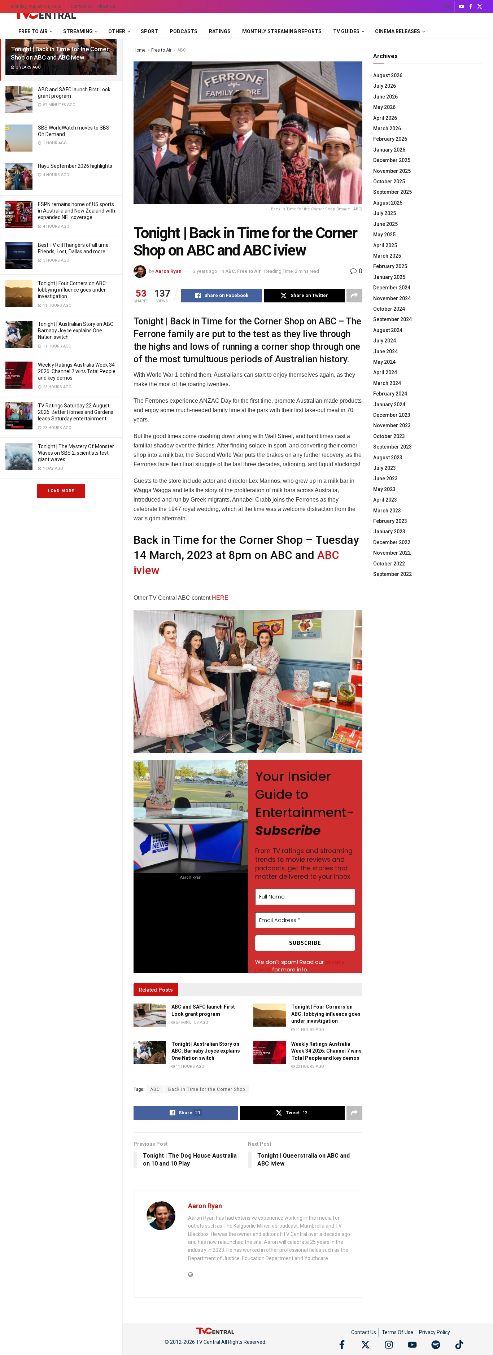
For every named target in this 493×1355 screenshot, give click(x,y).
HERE (220, 598)
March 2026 (387, 128)
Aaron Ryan (168, 271)
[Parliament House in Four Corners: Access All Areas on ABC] (18, 293)
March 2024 (387, 383)
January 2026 (389, 150)
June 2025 (385, 224)
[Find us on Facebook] (470, 6)
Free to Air (33, 31)
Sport (149, 31)
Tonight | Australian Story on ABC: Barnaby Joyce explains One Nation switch (76, 330)
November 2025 (392, 171)
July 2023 (384, 468)
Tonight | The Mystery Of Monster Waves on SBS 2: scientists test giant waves (76, 452)
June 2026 (385, 97)
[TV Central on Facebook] (341, 1344)
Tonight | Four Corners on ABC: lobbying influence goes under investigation (72, 289)
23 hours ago (309, 1066)
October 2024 (389, 309)
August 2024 (387, 330)
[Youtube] (412, 1344)
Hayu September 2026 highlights (75, 166)
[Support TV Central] (215, 1330)
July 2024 (384, 341)
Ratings (220, 31)
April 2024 (385, 372)
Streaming (78, 31)
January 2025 (389, 277)
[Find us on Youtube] (461, 6)
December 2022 (391, 542)
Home (139, 50)
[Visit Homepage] (44, 13)
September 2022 (392, 574)
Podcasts (183, 31)
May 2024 (384, 362)
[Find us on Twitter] (479, 6)
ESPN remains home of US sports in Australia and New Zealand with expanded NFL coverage (76, 210)
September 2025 (392, 192)
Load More (61, 491)
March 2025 (387, 256)
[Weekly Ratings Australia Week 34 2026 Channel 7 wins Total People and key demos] (18, 375)
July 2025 (384, 213)
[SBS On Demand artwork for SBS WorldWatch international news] (18, 138)
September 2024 (392, 319)
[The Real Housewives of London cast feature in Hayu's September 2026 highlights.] (18, 176)
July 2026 (384, 86)
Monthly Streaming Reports (282, 31)
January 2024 (389, 404)
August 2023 (387, 457)
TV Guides (346, 31)
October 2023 (389, 436)
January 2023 (389, 531)
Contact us (82, 6)
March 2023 (387, 510)
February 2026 (390, 139)
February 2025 (390, 266)
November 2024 (392, 298)
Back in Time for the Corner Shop (206, 1089)
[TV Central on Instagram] (388, 1344)
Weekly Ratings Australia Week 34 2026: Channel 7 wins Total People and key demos (76, 371)
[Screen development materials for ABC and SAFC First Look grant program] (18, 99)
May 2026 (384, 107)
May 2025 (384, 234)
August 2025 (387, 203)
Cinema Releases (397, 31)
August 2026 (387, 75)
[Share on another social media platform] (354, 295)
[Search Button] (447, 6)
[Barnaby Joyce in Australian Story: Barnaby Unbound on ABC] (18, 334)
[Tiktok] (459, 1344)
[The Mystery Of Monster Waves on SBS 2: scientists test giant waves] (18, 456)
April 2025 (385, 245)
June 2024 (385, 351)
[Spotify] (435, 1344)
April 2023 (385, 500)
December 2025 (391, 160)
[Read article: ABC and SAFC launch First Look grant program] (150, 1015)
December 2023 (391, 415)
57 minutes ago (191, 1022)
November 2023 (392, 425)
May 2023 (384, 489)
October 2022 (389, 564)
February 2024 (390, 394)
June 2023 (385, 478)
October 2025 (389, 181)
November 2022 (392, 553)
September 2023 (392, 447)
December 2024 (391, 287)
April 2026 (385, 118)
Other (116, 31)
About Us (106, 6)
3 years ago (205, 271)
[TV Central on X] (365, 1344)
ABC (181, 50)
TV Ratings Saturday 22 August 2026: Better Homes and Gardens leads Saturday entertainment (75, 412)
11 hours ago (309, 1029)
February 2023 (390, 521)
